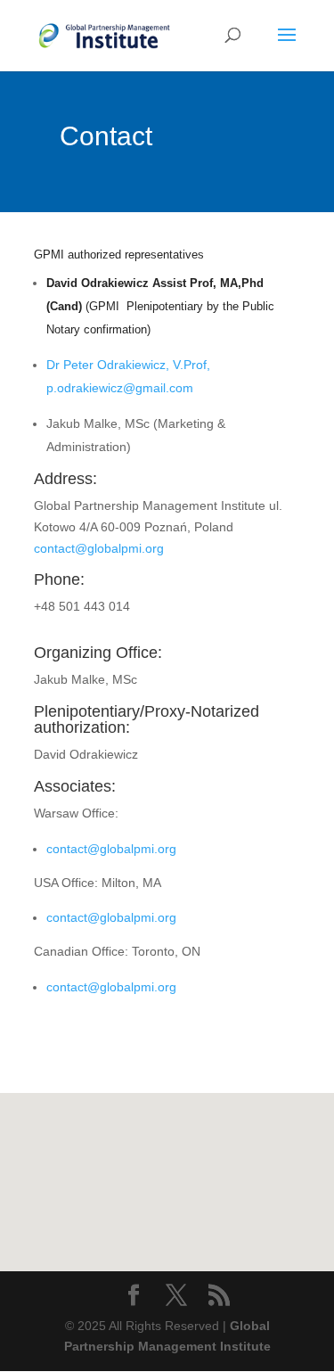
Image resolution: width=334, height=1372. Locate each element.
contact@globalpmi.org (99, 548)
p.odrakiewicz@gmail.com (119, 388)
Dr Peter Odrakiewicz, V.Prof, (128, 364)
